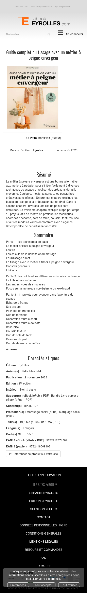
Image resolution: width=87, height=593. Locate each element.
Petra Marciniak (40, 138)
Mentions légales (43, 541)
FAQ (43, 558)
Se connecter (74, 34)
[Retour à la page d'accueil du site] (43, 20)
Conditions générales (43, 533)
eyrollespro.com (62, 6)
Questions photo (43, 509)
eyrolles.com (22, 6)
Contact (43, 517)
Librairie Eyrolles (43, 493)
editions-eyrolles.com (41, 6)
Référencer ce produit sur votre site (35, 454)
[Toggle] (60, 32)
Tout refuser (69, 585)
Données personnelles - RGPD (43, 525)
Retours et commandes (43, 550)
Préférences (18, 585)
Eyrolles (38, 150)
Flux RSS (44, 566)
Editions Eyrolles (43, 501)
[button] (32, 97)
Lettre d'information (44, 475)
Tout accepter (43, 585)
